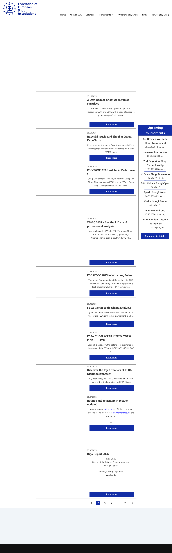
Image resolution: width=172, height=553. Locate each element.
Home (63, 14)
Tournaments (104, 14)
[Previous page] (85, 503)
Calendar (90, 14)
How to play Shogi (160, 14)
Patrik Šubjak (95, 548)
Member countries (86, 530)
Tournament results (136, 527)
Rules (86, 533)
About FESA (76, 14)
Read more (111, 124)
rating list (108, 409)
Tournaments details (155, 236)
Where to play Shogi (128, 14)
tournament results (121, 412)
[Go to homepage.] (20, 9)
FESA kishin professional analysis (109, 307)
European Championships (136, 530)
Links (144, 14)
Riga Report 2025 (98, 454)
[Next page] (132, 503)
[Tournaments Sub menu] (113, 15)
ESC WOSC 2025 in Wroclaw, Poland (110, 275)
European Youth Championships (136, 533)
